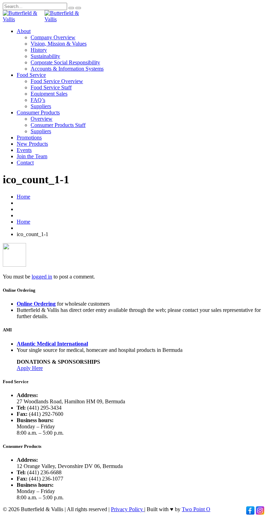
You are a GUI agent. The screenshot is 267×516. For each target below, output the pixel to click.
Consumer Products (38, 112)
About (24, 31)
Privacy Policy (127, 509)
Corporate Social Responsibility (65, 62)
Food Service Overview (57, 81)
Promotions (29, 137)
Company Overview (53, 37)
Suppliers (41, 106)
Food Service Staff (51, 87)
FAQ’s (38, 100)
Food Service (31, 75)
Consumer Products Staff (58, 125)
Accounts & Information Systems (67, 69)
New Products (32, 144)
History (39, 50)
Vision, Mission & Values (59, 44)
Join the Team (32, 156)
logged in (42, 277)
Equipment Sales (49, 94)
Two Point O (196, 509)
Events (24, 150)
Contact (25, 163)
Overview (41, 119)
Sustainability (45, 56)
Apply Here (30, 368)
